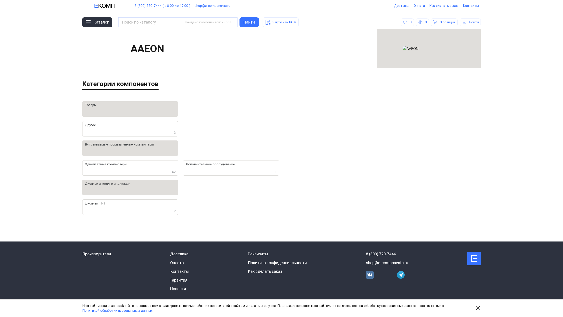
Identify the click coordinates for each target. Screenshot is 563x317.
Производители (96, 254)
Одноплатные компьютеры (130, 168)
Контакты (471, 6)
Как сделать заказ (444, 6)
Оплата (419, 6)
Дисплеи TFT (130, 207)
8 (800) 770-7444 (381, 254)
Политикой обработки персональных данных (117, 311)
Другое (130, 129)
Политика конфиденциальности (277, 263)
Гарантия (178, 280)
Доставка (401, 6)
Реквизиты (258, 254)
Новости (178, 289)
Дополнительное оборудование (231, 168)
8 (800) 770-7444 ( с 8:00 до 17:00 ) (162, 6)
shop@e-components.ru (212, 6)
